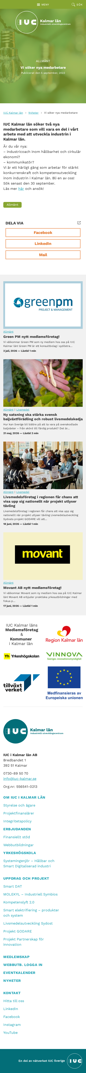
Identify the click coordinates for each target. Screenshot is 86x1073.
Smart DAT (12, 886)
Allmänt (43, 61)
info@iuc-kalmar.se (19, 779)
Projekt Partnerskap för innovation (23, 942)
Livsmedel (22, 409)
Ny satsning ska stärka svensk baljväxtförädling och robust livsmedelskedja (43, 383)
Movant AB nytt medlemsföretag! (43, 556)
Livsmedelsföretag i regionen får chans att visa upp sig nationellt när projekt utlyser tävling (43, 465)
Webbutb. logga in (23, 965)
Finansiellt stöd (16, 837)
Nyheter (33, 112)
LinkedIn (43, 243)
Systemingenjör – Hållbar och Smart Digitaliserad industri (28, 863)
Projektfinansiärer (18, 813)
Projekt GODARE (17, 931)
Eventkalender (19, 973)
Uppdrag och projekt (26, 878)
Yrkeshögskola (19, 853)
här (21, 189)
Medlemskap (16, 957)
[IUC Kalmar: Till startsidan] (43, 22)
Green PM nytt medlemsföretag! (43, 305)
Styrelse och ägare (19, 805)
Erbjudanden (17, 829)
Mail (43, 254)
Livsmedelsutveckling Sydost (28, 923)
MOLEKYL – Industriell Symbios (30, 894)
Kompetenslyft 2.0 (18, 902)
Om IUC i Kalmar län (24, 797)
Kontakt (12, 993)
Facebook (43, 232)
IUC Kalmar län (13, 112)
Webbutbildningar (18, 845)
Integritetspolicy (17, 821)
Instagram (12, 1025)
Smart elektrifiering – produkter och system (31, 913)
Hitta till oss (13, 1001)
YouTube (10, 1032)
